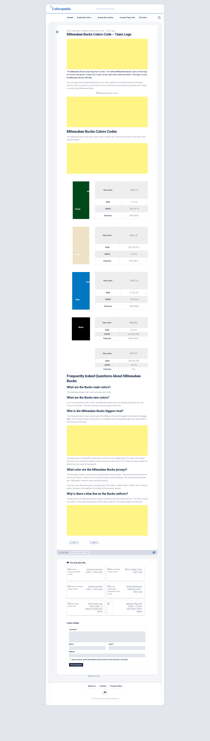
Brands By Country (105, 17)
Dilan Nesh (65, 552)
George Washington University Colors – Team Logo (134, 589)
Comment (73, 629)
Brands (70, 17)
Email (111, 644)
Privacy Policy (116, 686)
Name (71, 644)
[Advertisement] (107, 54)
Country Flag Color (127, 17)
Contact (103, 686)
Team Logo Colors (73, 31)
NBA (106, 416)
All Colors (143, 17)
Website (72, 652)
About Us (92, 686)
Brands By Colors (84, 17)
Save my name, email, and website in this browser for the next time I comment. (100, 659)
